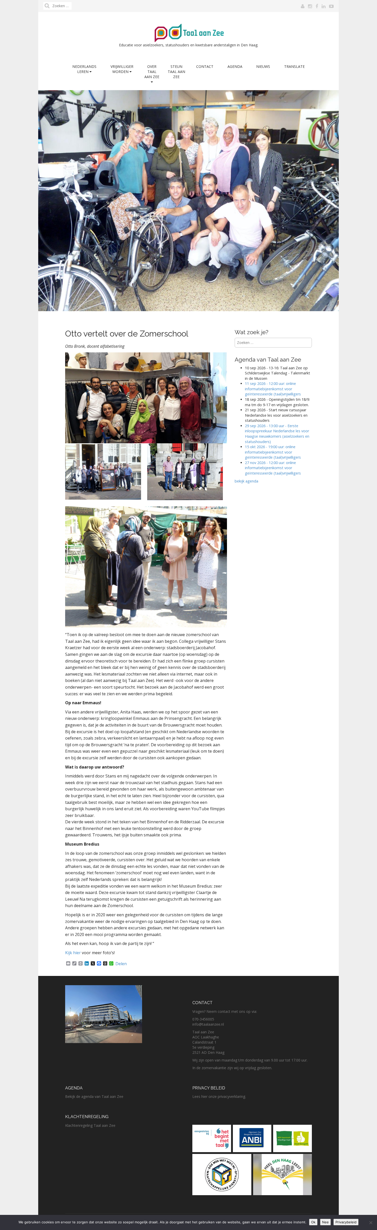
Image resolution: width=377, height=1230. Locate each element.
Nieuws (263, 66)
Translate (294, 66)
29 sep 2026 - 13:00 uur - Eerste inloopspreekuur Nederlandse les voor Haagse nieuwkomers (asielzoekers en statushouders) (277, 433)
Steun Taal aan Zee (176, 71)
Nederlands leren (84, 69)
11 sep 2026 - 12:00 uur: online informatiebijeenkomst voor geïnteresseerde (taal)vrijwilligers (273, 388)
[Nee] (370, 1222)
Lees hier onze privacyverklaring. (219, 1096)
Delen (121, 964)
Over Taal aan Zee (151, 71)
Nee (325, 1222)
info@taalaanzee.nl (208, 1024)
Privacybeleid (345, 1222)
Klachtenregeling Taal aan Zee (90, 1125)
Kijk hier (73, 952)
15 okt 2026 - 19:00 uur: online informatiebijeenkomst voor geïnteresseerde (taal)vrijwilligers (273, 452)
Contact (204, 66)
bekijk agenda (246, 481)
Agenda (234, 66)
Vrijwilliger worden (122, 69)
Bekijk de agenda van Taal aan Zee (94, 1096)
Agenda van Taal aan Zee (268, 359)
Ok (313, 1222)
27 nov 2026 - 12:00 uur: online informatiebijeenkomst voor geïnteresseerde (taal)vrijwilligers (273, 468)
